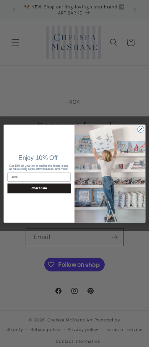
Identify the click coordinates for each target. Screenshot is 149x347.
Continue (39, 188)
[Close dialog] (141, 129)
